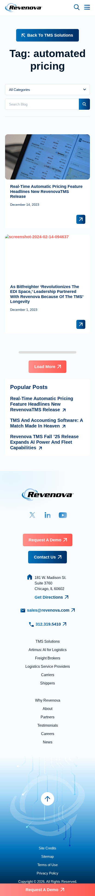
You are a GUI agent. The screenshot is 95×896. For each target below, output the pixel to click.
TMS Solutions (48, 641)
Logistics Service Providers (47, 666)
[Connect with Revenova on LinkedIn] (47, 515)
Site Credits (47, 848)
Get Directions (49, 597)
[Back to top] (47, 799)
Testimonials (47, 725)
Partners (47, 717)
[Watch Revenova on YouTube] (63, 515)
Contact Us (45, 557)
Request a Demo (45, 540)
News (47, 742)
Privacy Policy (47, 873)
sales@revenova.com (48, 610)
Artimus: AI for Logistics (48, 650)
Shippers (47, 683)
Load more (44, 366)
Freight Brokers (47, 658)
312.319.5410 (48, 624)
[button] (77, 7)
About (47, 709)
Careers (47, 734)
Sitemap (47, 856)
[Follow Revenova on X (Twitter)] (32, 515)
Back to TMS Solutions (50, 35)
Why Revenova (47, 700)
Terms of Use (47, 865)
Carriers (47, 675)
